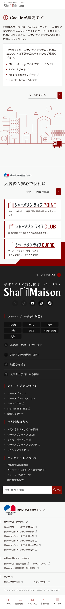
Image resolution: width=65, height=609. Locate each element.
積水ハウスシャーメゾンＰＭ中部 (19, 536)
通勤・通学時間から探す (24, 355)
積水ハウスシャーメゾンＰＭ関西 (19, 540)
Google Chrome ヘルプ (22, 80)
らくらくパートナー (17, 439)
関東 (50, 324)
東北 (31, 324)
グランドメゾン (40, 563)
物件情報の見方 (15, 480)
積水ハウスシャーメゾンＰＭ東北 (19, 526)
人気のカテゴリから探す (24, 374)
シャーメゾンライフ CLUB (21, 434)
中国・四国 (50, 330)
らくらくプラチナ (16, 449)
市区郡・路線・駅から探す (26, 345)
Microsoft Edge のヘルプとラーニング (30, 64)
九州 (12, 336)
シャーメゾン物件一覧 (18, 475)
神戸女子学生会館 (12, 581)
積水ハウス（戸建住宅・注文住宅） (20, 568)
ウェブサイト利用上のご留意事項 (24, 470)
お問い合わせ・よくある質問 (22, 429)
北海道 (12, 324)
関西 (31, 330)
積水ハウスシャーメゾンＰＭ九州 (19, 549)
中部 (12, 330)
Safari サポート (17, 69)
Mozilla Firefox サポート (22, 74)
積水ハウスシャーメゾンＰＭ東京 (19, 531)
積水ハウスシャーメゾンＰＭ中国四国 (21, 545)
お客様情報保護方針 (17, 465)
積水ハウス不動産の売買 (15, 563)
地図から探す (18, 364)
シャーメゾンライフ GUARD (22, 444)
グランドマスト (40, 581)
